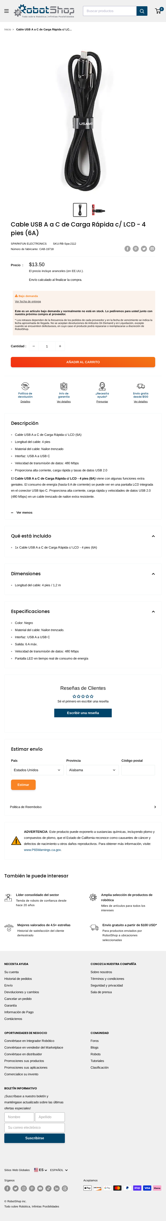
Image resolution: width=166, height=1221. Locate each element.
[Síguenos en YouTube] (40, 1188)
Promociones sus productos (24, 1061)
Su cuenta (11, 972)
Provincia (73, 760)
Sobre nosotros (101, 972)
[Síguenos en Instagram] (24, 1188)
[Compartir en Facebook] (127, 248)
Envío (8, 985)
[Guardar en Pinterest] (136, 248)
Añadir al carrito (83, 362)
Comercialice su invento (21, 1074)
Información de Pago (19, 1012)
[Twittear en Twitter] (144, 248)
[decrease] (33, 346)
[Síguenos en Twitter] (16, 1188)
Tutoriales (97, 1061)
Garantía (10, 1005)
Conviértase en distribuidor (23, 1054)
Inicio (7, 29)
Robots (96, 1054)
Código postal (132, 760)
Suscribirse (34, 1138)
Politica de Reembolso (26, 807)
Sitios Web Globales (17, 1170)
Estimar (23, 784)
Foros (95, 1041)
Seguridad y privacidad (107, 985)
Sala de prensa (101, 992)
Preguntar (102, 401)
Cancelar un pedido (18, 999)
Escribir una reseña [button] (83, 713)
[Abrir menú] (6, 11)
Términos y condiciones (107, 978)
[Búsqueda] (142, 11)
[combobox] (110, 11)
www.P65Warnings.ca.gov (42, 850)
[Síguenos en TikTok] (48, 1188)
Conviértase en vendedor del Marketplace (33, 1047)
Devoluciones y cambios (21, 992)
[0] (158, 11)
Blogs (95, 1047)
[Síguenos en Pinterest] (32, 1188)
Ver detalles (64, 401)
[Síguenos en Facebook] (7, 1188)
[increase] (60, 346)
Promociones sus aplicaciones (26, 1067)
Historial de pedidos (18, 978)
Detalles (25, 401)
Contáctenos (13, 1019)
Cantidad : (18, 346)
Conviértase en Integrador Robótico (29, 1041)
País (14, 760)
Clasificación (100, 1067)
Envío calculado (40, 279)
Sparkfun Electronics (29, 243)
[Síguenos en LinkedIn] (57, 1188)
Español (57, 1170)
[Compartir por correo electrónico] (152, 248)
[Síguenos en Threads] (65, 1188)
